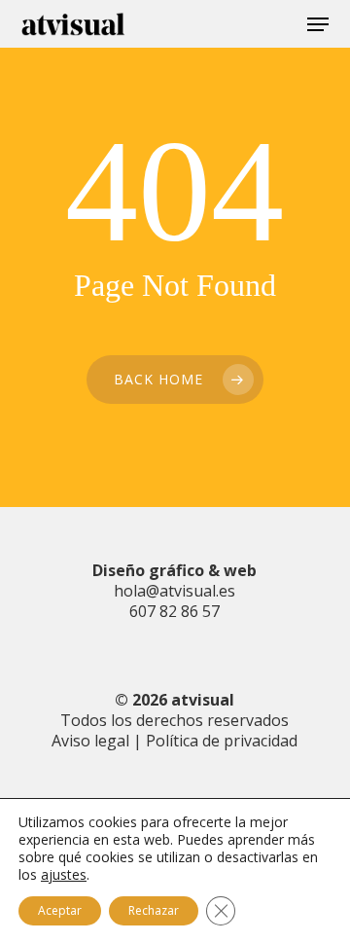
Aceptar (60, 910)
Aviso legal (90, 740)
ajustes (64, 875)
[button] (318, 24)
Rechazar (153, 910)
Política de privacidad (222, 740)
